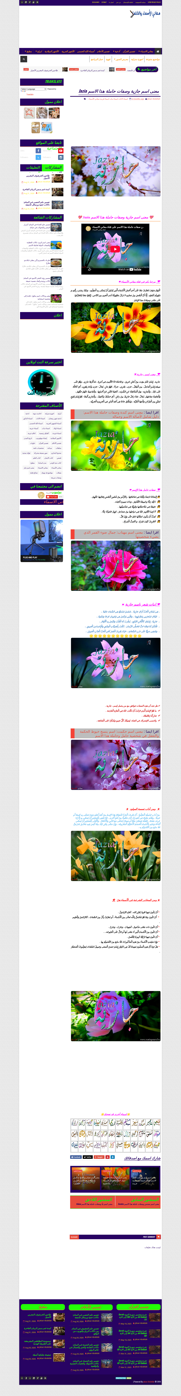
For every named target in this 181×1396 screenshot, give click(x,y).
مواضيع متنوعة (153, 59)
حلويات (32, 443)
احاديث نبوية (37, 413)
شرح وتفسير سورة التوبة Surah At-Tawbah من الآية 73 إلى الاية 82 (132, 1361)
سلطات (58, 448)
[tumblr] (26, 1378)
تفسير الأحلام (103, 51)
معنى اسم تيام (29, 467)
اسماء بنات (114, 99)
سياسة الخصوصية (140, 2)
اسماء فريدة (104, 99)
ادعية (27, 413)
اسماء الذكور (137, 1171)
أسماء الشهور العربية (53, 423)
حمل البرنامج (97, 59)
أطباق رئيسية (44, 433)
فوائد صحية (26, 453)
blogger (74, 1237)
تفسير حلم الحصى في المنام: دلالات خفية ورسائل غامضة (99, 70)
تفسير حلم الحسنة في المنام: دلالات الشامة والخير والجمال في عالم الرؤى (84, 1347)
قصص (59, 458)
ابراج (39, 51)
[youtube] (33, 2)
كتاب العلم (37, 458)
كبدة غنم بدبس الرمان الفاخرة (41, 70)
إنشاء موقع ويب (41, 438)
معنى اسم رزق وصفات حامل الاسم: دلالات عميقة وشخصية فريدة (144, 1180)
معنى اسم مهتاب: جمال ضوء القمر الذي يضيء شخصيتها (121, 534)
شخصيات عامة (38, 448)
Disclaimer (95, 2)
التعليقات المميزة (33, 167)
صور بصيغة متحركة (40, 453)
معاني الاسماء (146, 51)
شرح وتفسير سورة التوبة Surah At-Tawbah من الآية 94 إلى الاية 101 (132, 1333)
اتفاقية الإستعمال (128, 2)
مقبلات (58, 472)
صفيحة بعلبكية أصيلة (42, 1354)
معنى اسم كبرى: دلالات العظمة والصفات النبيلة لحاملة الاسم (38, 244)
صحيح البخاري (56, 453)
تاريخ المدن (28, 438)
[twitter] (21, 2)
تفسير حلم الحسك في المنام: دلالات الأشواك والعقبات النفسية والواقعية (84, 1363)
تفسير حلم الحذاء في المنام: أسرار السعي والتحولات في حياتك (37, 226)
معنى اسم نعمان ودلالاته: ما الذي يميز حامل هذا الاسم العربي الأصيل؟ (86, 1180)
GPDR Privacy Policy (154, 2)
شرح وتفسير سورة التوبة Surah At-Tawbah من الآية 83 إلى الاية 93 (132, 1348)
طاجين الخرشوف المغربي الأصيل (37, 176)
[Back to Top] (21, 1378)
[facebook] (29, 2)
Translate (29, 94)
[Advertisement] (71, 27)
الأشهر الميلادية (52, 51)
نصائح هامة (34, 472)
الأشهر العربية (68, 51)
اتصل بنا (111, 2)
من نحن (118, 2)
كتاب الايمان (48, 458)
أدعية (117, 51)
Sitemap (104, 2)
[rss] (37, 2)
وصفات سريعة (56, 477)
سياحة (50, 448)
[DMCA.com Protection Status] (124, 1381)
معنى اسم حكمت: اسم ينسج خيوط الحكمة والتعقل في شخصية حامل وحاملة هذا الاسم (119, 733)
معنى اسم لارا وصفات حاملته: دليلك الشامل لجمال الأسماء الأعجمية (115, 1180)
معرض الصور (122, 59)
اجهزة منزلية (137, 59)
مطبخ (29, 51)
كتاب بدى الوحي (55, 463)
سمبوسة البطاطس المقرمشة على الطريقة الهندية (37, 1342)
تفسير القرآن (129, 51)
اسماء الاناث (123, 99)
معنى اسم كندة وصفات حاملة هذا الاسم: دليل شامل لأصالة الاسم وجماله (121, 414)
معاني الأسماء (94, 99)
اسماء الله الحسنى (36, 423)
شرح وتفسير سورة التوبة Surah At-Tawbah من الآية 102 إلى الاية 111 (132, 1317)
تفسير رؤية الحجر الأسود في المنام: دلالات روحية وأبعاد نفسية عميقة (36, 279)
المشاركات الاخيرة (53, 167)
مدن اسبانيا (42, 463)
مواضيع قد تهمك (47, 472)
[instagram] (25, 2)
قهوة (108, 59)
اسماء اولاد (57, 428)
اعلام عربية (31, 433)
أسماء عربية (34, 428)
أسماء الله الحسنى (85, 51)
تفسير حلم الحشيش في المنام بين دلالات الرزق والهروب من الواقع (85, 1331)
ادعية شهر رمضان (55, 418)
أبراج (59, 413)
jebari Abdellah (148, 1381)
